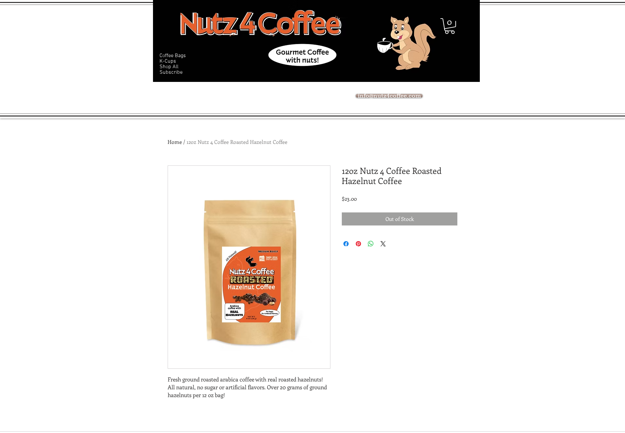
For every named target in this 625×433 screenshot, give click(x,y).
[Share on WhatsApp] (371, 244)
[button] (449, 26)
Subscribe (171, 72)
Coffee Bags (173, 56)
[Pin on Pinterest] (358, 244)
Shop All (169, 67)
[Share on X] (383, 244)
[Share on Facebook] (346, 244)
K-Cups (168, 61)
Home (175, 141)
